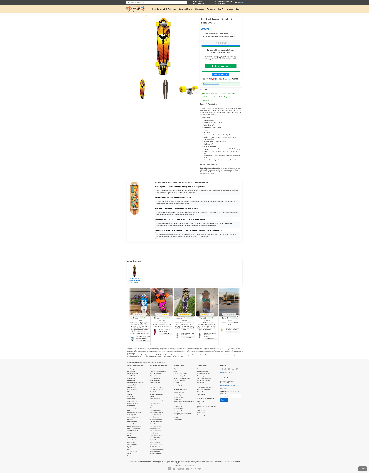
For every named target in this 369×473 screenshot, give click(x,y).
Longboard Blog (177, 404)
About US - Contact (178, 392)
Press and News (177, 406)
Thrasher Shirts (201, 394)
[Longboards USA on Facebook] (237, 369)
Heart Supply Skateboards (157, 412)
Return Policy (177, 399)
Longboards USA (189, 465)
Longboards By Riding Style (166, 9)
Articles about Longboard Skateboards (183, 401)
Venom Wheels (201, 410)
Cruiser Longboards (202, 376)
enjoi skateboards (155, 398)
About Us (230, 9)
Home (154, 9)
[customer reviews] (220, 27)
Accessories (211, 9)
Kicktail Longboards (202, 371)
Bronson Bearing (201, 412)
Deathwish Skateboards (156, 394)
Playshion (129, 449)
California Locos (131, 442)
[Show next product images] (196, 90)
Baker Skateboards (155, 380)
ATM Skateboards (155, 378)
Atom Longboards (131, 440)
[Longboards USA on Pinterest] (225, 369)
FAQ (174, 369)
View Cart (176, 382)
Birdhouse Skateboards (156, 385)
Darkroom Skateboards (156, 389)
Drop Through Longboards (204, 378)
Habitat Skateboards (155, 410)
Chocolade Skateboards (156, 387)
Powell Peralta (154, 433)
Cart (240, 2)
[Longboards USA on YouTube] (229, 369)
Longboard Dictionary (179, 380)
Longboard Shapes (185, 9)
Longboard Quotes (178, 408)
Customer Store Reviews (211, 84)
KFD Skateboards (155, 417)
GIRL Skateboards (155, 403)
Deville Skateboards (132, 444)
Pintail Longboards (202, 369)
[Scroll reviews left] (132, 316)
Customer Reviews (226, 372)
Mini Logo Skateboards (156, 421)
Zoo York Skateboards (156, 453)
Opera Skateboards (155, 424)
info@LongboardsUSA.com (227, 385)
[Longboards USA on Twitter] (233, 369)
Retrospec (129, 453)
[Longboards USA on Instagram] (222, 369)
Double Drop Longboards (203, 380)
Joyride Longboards (132, 451)
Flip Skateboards (154, 440)
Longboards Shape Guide (180, 376)
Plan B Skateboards (155, 430)
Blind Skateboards (155, 382)
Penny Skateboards (155, 426)
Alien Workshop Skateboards (158, 371)
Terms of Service (178, 397)
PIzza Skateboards (155, 428)
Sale (237, 9)
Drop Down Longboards (203, 373)
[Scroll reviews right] (237, 316)
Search (175, 371)
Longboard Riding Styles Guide (181, 378)
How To (221, 9)
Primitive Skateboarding (156, 435)
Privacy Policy (177, 395)
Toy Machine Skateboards (157, 449)
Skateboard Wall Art (202, 385)
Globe (151, 405)
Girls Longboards (201, 392)
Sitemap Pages (177, 419)
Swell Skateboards (155, 447)
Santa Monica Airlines (156, 444)
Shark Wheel (130, 456)
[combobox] (156, 2)
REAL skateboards (155, 442)
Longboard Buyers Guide (180, 373)
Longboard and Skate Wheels (205, 387)
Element (152, 396)
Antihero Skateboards (156, 376)
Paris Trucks (200, 401)
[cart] (236, 2)
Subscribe (224, 400)
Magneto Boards (131, 447)
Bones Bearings (201, 415)
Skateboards (199, 9)
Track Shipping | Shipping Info (181, 385)
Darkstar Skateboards (156, 392)
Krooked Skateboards (156, 419)
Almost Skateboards (155, 373)
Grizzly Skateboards (155, 408)
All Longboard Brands (179, 411)
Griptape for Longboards (203, 389)
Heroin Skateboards (155, 414)
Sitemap (175, 417)
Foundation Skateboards (156, 401)
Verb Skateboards (155, 451)
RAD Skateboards (155, 437)
